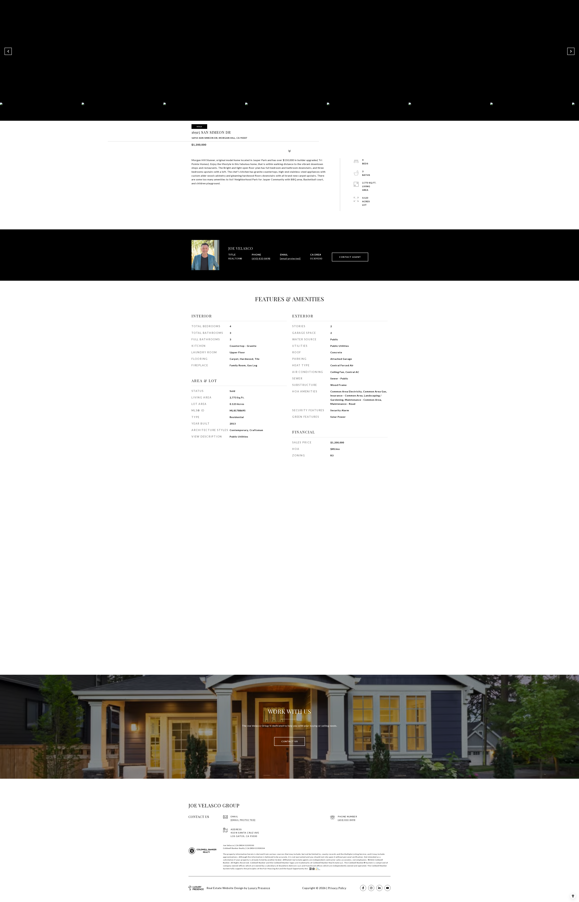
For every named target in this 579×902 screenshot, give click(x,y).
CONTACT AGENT (350, 257)
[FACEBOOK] (363, 888)
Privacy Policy (337, 888)
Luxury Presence (259, 888)
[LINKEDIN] (379, 888)
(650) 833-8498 (261, 258)
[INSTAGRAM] (371, 888)
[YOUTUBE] (387, 888)
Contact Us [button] (289, 741)
